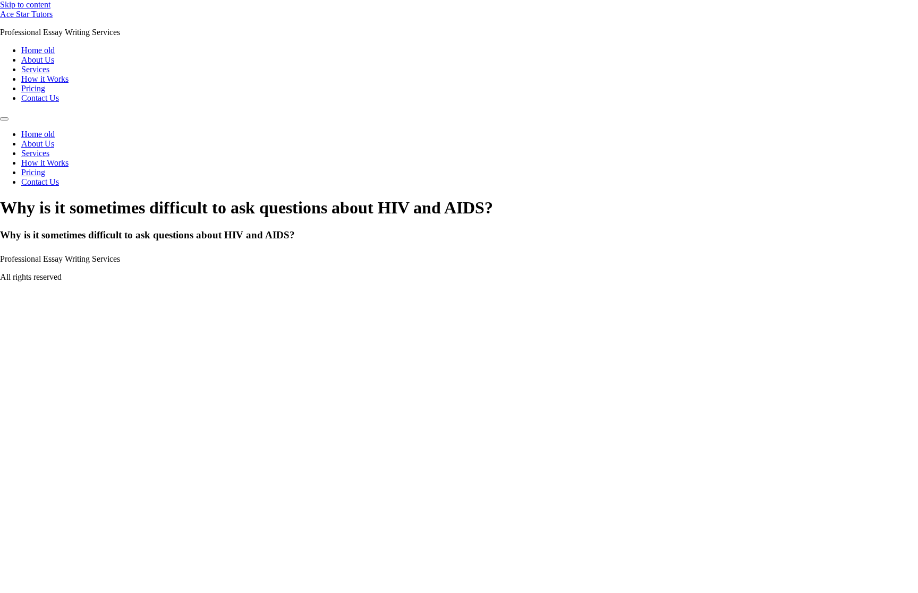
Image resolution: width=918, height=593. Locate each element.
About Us (37, 59)
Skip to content (25, 4)
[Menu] (4, 119)
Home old (38, 50)
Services (35, 69)
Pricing (33, 88)
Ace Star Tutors (26, 14)
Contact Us (40, 97)
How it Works (45, 78)
